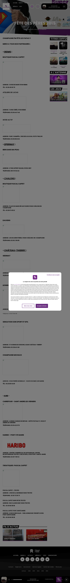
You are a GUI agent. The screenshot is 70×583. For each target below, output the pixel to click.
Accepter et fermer (42, 306)
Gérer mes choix (28, 306)
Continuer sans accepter (53, 275)
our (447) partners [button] (17, 284)
